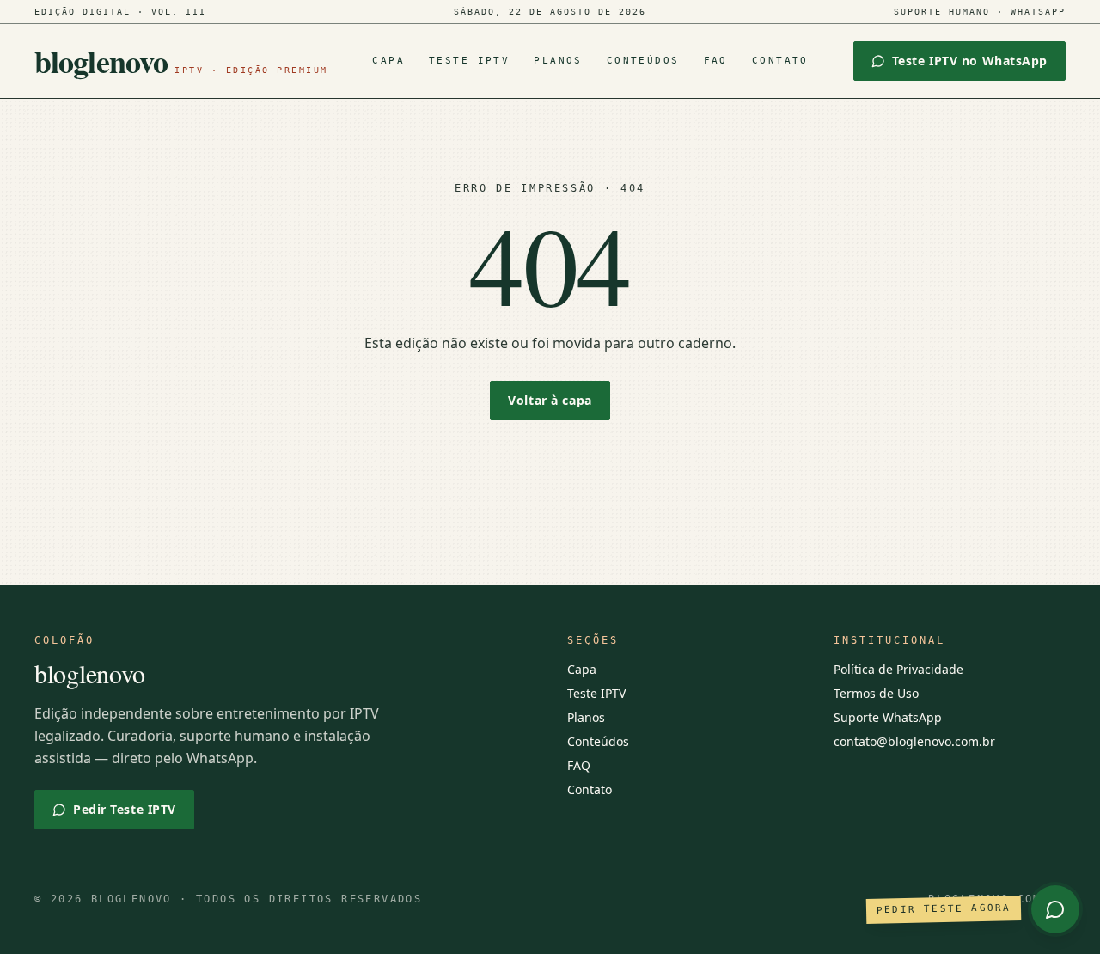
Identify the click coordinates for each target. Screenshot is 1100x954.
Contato (780, 60)
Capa (388, 60)
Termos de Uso (876, 693)
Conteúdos (643, 60)
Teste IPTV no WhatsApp (970, 60)
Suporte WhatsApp (888, 717)
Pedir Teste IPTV (124, 809)
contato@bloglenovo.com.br (914, 741)
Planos (558, 60)
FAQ (716, 60)
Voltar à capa (549, 400)
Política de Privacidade (898, 669)
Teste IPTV (469, 60)
